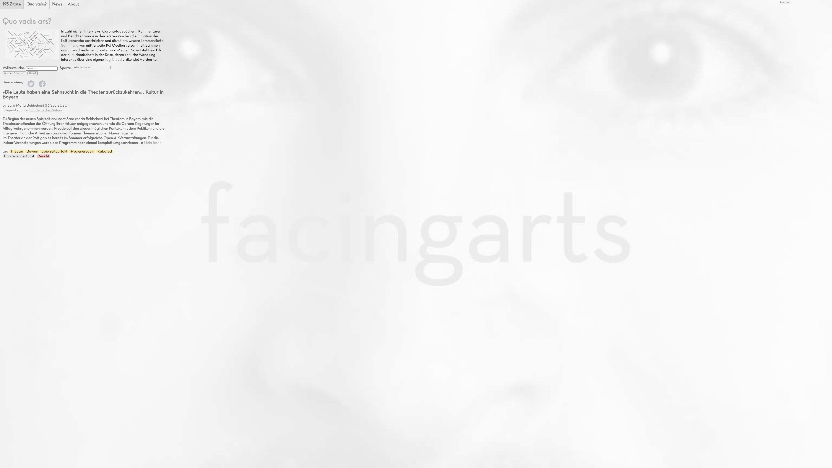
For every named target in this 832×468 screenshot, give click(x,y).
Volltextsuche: (14, 68)
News (57, 4)
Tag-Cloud (113, 60)
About (73, 4)
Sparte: (66, 68)
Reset (32, 73)
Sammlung (69, 45)
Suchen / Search (14, 73)
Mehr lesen (152, 143)
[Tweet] (31, 86)
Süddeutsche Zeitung (46, 110)
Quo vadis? (36, 4)
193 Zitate (12, 4)
